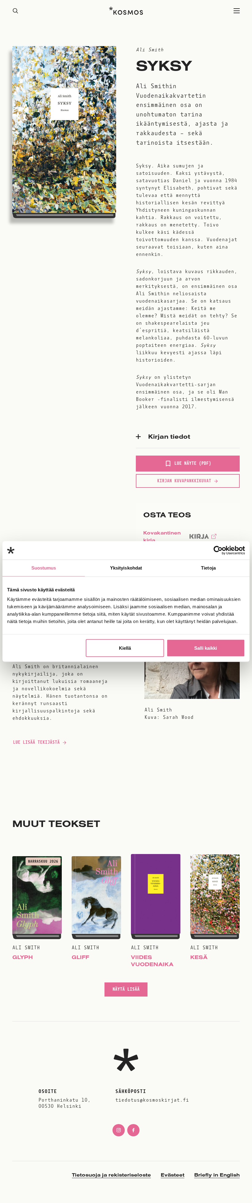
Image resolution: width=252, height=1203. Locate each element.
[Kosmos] (126, 11)
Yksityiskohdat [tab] (126, 567)
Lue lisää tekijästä (36, 743)
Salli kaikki (205, 648)
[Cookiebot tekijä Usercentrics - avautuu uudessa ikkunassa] (218, 550)
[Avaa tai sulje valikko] (236, 11)
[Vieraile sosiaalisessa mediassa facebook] (133, 1130)
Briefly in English (217, 1175)
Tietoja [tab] (208, 567)
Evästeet (172, 1175)
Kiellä (125, 648)
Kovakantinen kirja (162, 538)
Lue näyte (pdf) (192, 466)
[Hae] (15, 11)
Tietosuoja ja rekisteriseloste (111, 1175)
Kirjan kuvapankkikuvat (184, 481)
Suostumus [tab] (43, 567)
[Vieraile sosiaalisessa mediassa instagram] (118, 1130)
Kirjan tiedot (169, 436)
